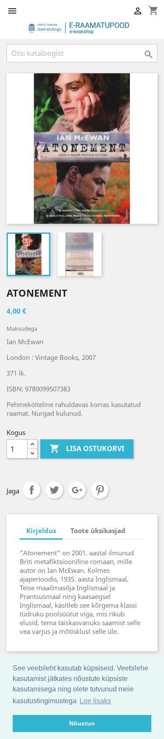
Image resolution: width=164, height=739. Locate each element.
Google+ (77, 490)
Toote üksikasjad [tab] (98, 530)
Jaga (31, 490)
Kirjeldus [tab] (41, 530)
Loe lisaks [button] (95, 701)
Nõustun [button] (82, 723)
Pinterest (99, 490)
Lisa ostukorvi (86, 448)
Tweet (54, 490)
